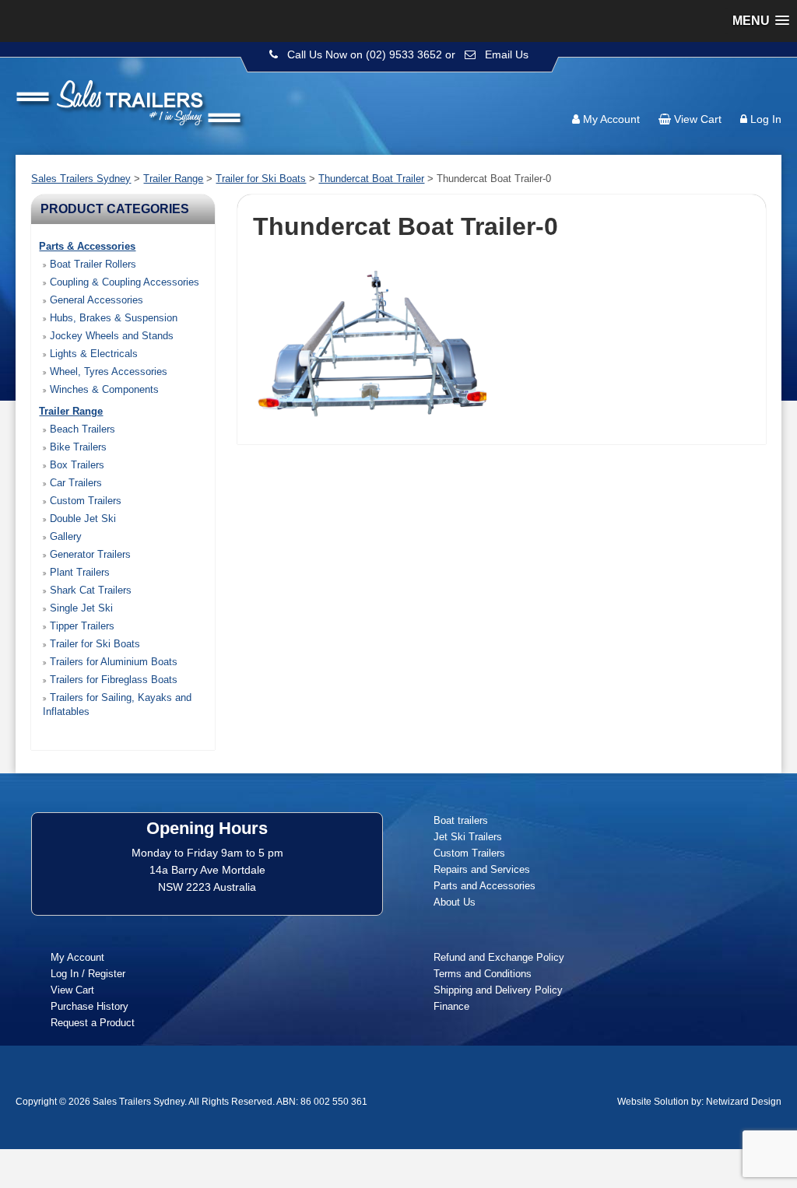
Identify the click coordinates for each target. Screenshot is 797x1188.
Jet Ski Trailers (468, 837)
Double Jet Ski (81, 518)
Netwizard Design (743, 1101)
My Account (611, 119)
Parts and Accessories (484, 886)
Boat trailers (461, 820)
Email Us (506, 54)
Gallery (64, 536)
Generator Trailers (89, 554)
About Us (455, 902)
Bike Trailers (77, 447)
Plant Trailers (78, 572)
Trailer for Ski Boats (93, 644)
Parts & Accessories (87, 246)
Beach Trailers (81, 429)
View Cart (698, 119)
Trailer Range (71, 411)
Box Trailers (75, 465)
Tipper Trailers (80, 626)
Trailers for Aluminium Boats (112, 662)
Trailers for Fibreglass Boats (112, 679)
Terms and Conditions (483, 973)
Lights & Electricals (92, 353)
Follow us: (736, 89)
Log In (765, 119)
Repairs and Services (482, 869)
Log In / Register (88, 973)
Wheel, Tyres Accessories (107, 371)
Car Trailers (74, 483)
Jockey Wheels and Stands (110, 336)
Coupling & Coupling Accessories (123, 282)
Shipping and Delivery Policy (498, 990)
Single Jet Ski (80, 608)
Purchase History (89, 1006)
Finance (451, 1006)
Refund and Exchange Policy (499, 957)
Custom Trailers (84, 500)
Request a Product (93, 1023)
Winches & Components (103, 389)
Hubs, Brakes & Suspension (112, 318)
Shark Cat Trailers (89, 590)
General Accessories (95, 300)
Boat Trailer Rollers (91, 264)
